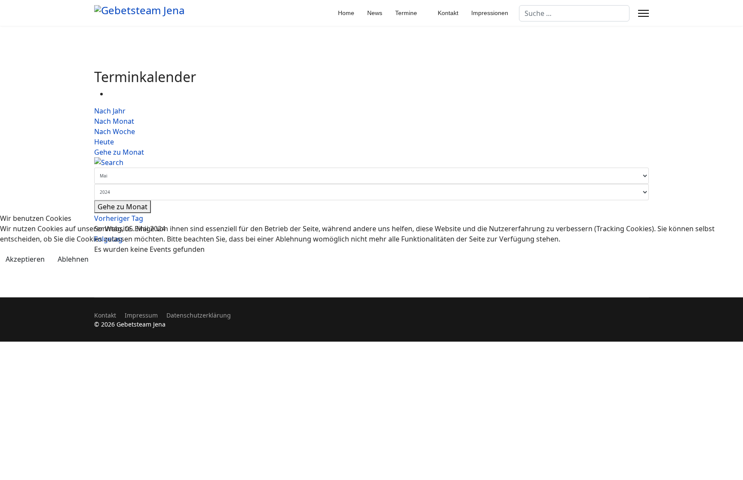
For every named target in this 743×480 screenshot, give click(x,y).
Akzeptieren (25, 259)
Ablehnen (73, 259)
